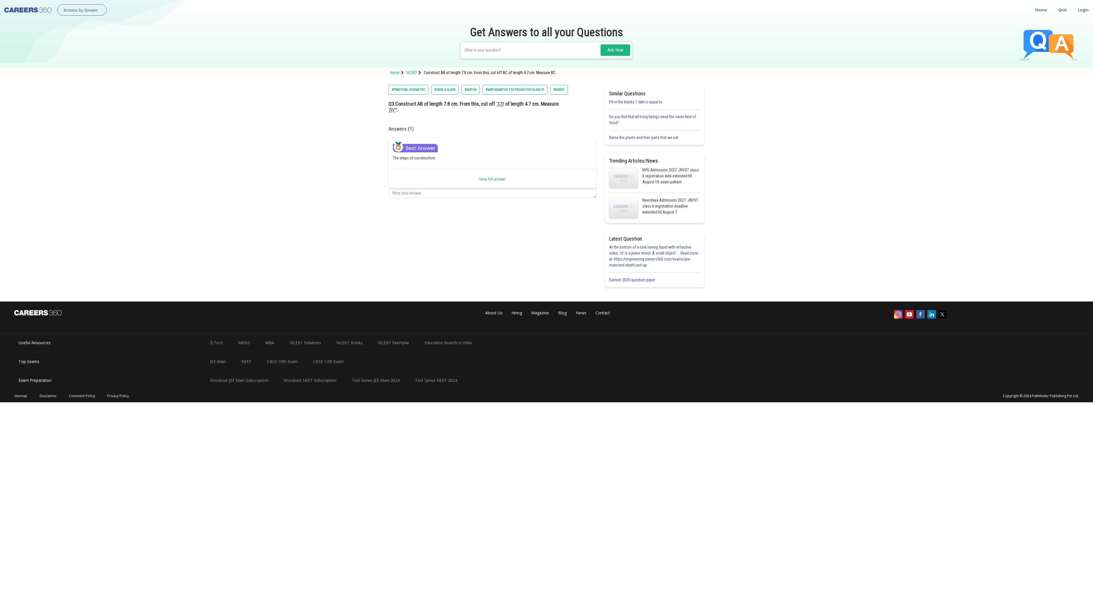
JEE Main (218, 361)
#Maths (470, 90)
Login (1083, 10)
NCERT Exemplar (393, 342)
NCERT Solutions (305, 342)
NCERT (411, 72)
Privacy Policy (118, 395)
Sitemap (20, 395)
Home (1041, 10)
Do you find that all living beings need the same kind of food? (652, 119)
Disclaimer (48, 395)
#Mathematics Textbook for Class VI (515, 90)
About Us (493, 312)
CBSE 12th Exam (328, 361)
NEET (246, 361)
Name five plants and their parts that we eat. (644, 137)
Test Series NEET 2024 (436, 380)
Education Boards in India (448, 342)
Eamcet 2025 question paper (632, 280)
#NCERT (559, 90)
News (581, 312)
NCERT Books (349, 342)
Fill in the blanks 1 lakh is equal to (635, 102)
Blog (562, 312)
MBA (269, 342)
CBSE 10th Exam (282, 361)
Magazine (540, 312)
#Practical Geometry (408, 90)
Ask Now (615, 50)
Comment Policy (82, 395)
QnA (1062, 10)
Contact (602, 312)
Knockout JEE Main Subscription (239, 380)
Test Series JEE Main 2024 (376, 380)
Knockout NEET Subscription (310, 380)
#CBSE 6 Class (444, 90)
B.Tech (216, 342)
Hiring (516, 312)
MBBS (244, 342)
